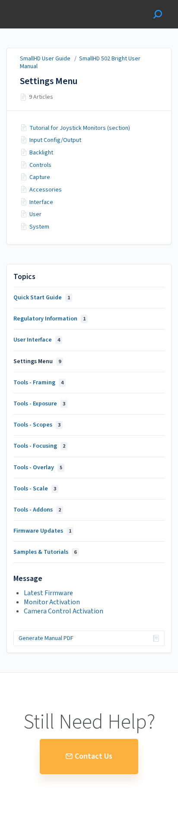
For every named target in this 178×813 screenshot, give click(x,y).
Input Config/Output (55, 140)
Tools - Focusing (39, 446)
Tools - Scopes (36, 425)
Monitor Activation (52, 602)
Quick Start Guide (41, 297)
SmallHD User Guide (45, 58)
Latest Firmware (48, 593)
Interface (41, 202)
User (35, 214)
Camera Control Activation (63, 611)
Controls (40, 165)
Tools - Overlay (37, 467)
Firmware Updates (42, 531)
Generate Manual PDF (46, 638)
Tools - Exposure (39, 403)
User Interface (36, 340)
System (39, 227)
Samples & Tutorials (44, 552)
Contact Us (93, 756)
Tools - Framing (38, 382)
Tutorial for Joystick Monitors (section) (79, 128)
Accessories (45, 190)
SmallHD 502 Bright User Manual (80, 62)
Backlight (41, 153)
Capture (39, 177)
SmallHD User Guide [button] (37, 4)
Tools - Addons (37, 509)
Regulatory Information (49, 318)
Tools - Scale (34, 488)
